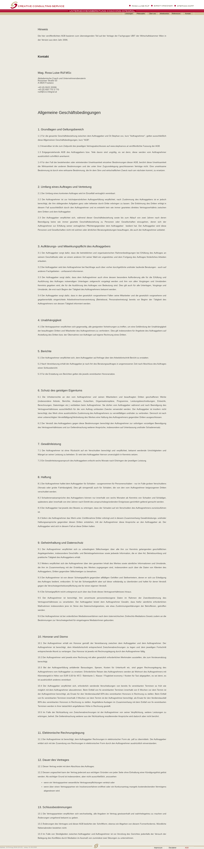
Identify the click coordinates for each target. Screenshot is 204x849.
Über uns (152, 13)
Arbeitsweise (164, 13)
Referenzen (176, 13)
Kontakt (188, 13)
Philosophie (141, 13)
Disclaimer (172, 848)
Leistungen (129, 13)
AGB (186, 848)
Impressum (158, 848)
